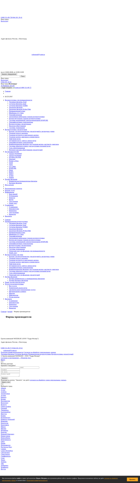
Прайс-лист (13, 203)
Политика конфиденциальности (12, 352)
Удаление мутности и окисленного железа (24, 135)
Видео (11, 199)
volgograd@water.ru (38, 54)
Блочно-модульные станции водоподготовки (24, 118)
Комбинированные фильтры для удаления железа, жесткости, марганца (34, 144)
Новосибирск (5, 438)
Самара (3, 449)
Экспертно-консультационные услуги (22, 290)
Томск (3, 460)
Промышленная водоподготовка (16, 221)
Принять (132, 479)
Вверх (3, 360)
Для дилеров (13, 201)
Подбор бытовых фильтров (18, 280)
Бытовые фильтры (15, 183)
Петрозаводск (5, 445)
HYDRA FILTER (15, 157)
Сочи (3, 458)
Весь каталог (9, 185)
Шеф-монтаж (13, 295)
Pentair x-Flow (14, 161)
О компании (13, 207)
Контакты (8, 216)
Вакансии (12, 214)
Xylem (11, 175)
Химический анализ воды (18, 288)
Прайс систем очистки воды (15, 282)
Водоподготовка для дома (14, 255)
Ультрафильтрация (15, 115)
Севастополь (5, 454)
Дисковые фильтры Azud (17, 102)
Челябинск (4, 467)
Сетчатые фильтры (21, 354)
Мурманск (4, 430)
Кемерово (4, 421)
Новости (12, 198)
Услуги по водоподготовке (14, 284)
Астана (3, 395)
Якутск (3, 469)
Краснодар (4, 423)
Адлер (3, 390)
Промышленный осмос (17, 111)
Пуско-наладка (14, 297)
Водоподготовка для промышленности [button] (18, 100)
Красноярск (5, 425)
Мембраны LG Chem (16, 113)
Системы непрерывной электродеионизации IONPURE (28, 120)
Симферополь (6, 456)
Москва (3, 428)
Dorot (11, 170)
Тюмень (3, 462)
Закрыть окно (6, 382)
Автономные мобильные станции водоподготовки (27, 117)
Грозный (4, 408)
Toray (11, 164)
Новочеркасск (6, 440)
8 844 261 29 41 (17, 17)
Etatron (11, 177)
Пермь (3, 443)
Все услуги (13, 286)
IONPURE (12, 168)
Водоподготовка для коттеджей (62, 354)
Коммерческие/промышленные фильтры (23, 181)
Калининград (5, 417)
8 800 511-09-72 (6, 17)
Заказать (4, 378)
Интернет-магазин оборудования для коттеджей (26, 150)
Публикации (13, 196)
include (10, 311)
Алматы (3, 392)
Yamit (11, 163)
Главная (7, 91)
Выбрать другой (8, 86)
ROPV (11, 172)
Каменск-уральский (8, 419)
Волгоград (4, 21)
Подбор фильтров (11, 277)
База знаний (13, 194)
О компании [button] (9, 205)
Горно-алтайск (6, 406)
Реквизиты (13, 211)
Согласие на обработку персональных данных (40, 352)
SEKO (11, 174)
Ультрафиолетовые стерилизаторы (21, 122)
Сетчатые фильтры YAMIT (18, 105)
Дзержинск (5, 410)
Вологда (4, 405)
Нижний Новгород (7, 434)
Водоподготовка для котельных (20, 124)
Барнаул (3, 397)
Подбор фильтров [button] (11, 179)
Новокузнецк (5, 436)
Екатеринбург (6, 412)
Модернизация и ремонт (17, 291)
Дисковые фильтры (7, 354)
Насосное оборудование (17, 126)
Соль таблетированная (17, 148)
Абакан (3, 388)
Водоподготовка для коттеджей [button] (16, 129)
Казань (3, 416)
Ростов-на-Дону (6, 447)
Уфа (2, 463)
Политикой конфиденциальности (37, 480)
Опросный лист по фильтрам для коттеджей (24, 275)
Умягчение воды (15, 139)
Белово (3, 399)
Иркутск (4, 414)
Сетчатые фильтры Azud (17, 104)
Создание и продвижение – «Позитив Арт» (16, 358)
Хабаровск (4, 465)
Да (2, 86)
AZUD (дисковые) (15, 153)
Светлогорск (5, 452)
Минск (3, 427)
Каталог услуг (10, 190)
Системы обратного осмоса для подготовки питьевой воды (30, 146)
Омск (3, 441)
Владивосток (5, 401)
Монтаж (12, 293)
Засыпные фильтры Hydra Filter (20, 109)
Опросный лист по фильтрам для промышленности (27, 251)
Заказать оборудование (9, 74)
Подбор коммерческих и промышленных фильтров (27, 278)
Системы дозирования (17, 128)
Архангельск (5, 393)
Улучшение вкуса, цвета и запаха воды (22, 140)
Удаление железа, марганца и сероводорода (24, 137)
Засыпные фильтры (16, 107)
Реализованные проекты (13, 188)
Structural (12, 159)
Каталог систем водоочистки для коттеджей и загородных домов (31, 131)
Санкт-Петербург (7, 451)
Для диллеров (14, 212)
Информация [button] (9, 192)
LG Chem (12, 166)
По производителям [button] (12, 152)
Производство (14, 209)
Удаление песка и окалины (18, 133)
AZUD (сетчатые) (15, 155)
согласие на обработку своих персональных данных (48, 380)
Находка (4, 432)
